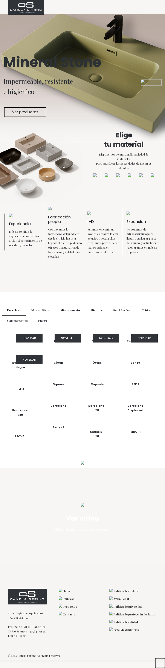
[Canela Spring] (26, 7)
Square (58, 384)
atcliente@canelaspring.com (26, 613)
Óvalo (97, 363)
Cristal (146, 310)
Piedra (42, 320)
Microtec (96, 310)
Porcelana (14, 310)
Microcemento (70, 310)
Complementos (17, 320)
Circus (59, 363)
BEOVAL (20, 436)
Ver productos (25, 112)
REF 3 (20, 389)
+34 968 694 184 (18, 618)
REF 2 (135, 384)
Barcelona (58, 406)
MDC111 (135, 432)
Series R (58, 427)
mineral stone (40, 310)
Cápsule (97, 384)
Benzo (135, 363)
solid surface (122, 310)
